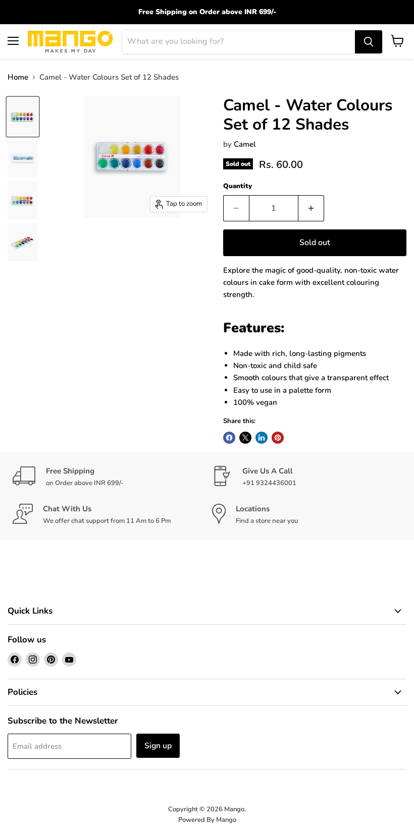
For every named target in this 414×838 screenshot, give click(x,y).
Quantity (237, 186)
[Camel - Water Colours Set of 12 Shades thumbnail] (23, 117)
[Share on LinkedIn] (261, 438)
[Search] (368, 41)
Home (18, 77)
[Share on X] (245, 438)
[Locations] (306, 514)
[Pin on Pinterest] (278, 438)
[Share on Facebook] (229, 438)
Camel (245, 144)
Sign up (158, 745)
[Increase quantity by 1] (311, 208)
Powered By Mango (207, 819)
